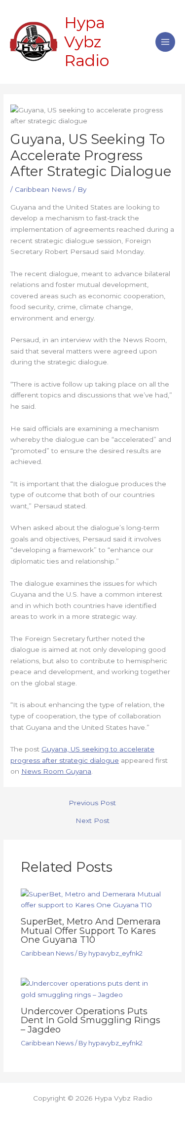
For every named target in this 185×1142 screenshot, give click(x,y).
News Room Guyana (56, 771)
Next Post (92, 821)
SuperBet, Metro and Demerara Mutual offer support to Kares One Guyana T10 (91, 930)
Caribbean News (43, 189)
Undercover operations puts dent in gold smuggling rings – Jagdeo (90, 1020)
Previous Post (92, 803)
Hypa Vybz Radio (86, 41)
